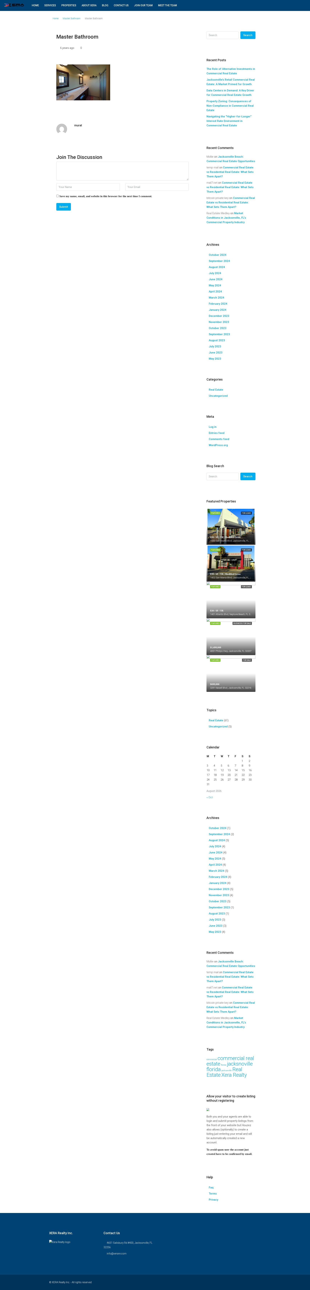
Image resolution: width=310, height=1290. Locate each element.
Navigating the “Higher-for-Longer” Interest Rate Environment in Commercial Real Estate (229, 121)
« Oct (209, 797)
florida (223, 1065)
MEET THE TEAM (167, 5)
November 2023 (219, 322)
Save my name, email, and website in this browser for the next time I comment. (105, 196)
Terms (213, 1193)
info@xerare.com (116, 1253)
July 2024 (215, 273)
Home (55, 18)
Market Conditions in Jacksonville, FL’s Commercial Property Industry (226, 218)
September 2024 (219, 261)
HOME (35, 5)
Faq (211, 1187)
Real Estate (216, 389)
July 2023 (215, 346)
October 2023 (217, 328)
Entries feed (216, 433)
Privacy (213, 1199)
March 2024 (216, 297)
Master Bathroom (72, 18)
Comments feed (219, 439)
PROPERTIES (68, 5)
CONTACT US (121, 5)
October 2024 (217, 255)
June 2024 (215, 279)
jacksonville (226, 1070)
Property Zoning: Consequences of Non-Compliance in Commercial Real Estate (230, 106)
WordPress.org (218, 445)
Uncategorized (218, 395)
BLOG (105, 5)
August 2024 (217, 267)
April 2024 (215, 291)
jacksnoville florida (229, 1066)
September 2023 (219, 334)
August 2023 (217, 340)
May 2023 (215, 358)
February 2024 (218, 303)
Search (247, 35)
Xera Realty (234, 1075)
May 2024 (215, 285)
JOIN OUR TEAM (143, 5)
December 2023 (219, 316)
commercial (211, 1059)
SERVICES (50, 5)
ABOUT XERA (89, 5)
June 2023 (215, 352)
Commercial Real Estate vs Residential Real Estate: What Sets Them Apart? (229, 172)
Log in (213, 427)
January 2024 (217, 309)
